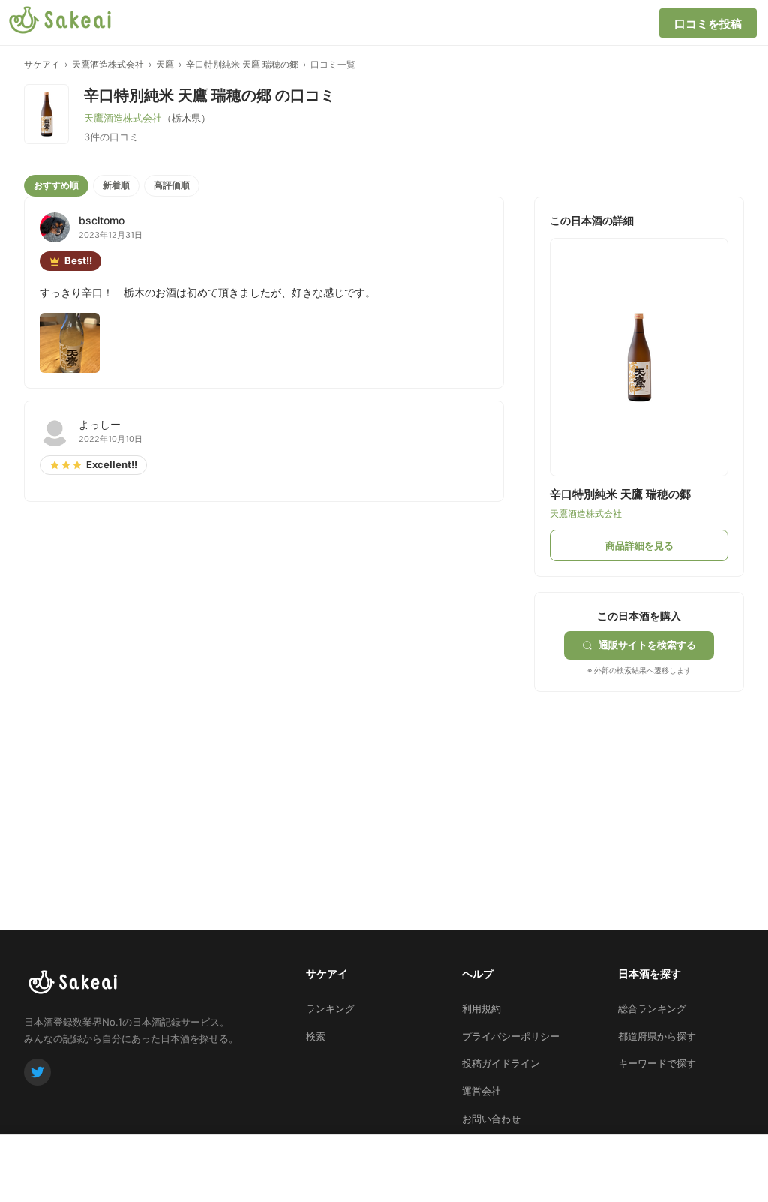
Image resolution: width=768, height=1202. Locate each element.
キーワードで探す (657, 1063)
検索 (316, 1036)
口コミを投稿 (708, 24)
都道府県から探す (657, 1036)
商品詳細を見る (639, 545)
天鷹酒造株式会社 (108, 64)
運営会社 (481, 1091)
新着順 (116, 185)
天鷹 (165, 64)
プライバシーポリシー (511, 1036)
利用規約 (481, 1008)
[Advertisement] (646, 785)
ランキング (330, 1008)
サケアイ (42, 64)
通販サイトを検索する (647, 645)
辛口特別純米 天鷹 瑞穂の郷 (242, 64)
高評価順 (172, 185)
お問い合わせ (491, 1119)
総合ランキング (652, 1008)
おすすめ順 (56, 185)
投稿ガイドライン (501, 1063)
